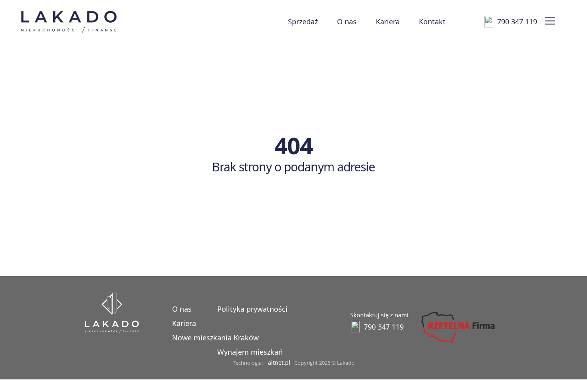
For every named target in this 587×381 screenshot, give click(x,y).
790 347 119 (517, 21)
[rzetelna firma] (457, 343)
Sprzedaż (303, 21)
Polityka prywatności (252, 309)
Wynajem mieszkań (250, 352)
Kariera (388, 21)
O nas (347, 21)
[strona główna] (112, 330)
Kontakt (432, 21)
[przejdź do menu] (550, 21)
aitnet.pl (279, 362)
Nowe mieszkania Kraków (215, 337)
